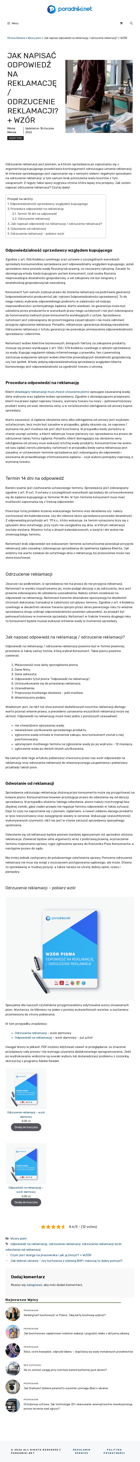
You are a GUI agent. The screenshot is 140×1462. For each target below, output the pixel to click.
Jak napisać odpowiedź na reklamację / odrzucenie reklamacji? (56, 224)
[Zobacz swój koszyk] (121, 23)
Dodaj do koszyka (26, 1127)
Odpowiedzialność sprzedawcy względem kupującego (49, 204)
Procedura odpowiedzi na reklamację (37, 209)
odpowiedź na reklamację (28, 1244)
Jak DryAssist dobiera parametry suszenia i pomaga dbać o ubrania (66, 1388)
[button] (131, 23)
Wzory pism (34, 38)
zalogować (34, 1285)
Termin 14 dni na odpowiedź (37, 214)
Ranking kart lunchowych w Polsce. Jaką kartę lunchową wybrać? (65, 1315)
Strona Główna (16, 38)
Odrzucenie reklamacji (34, 218)
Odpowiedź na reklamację (34, 1037)
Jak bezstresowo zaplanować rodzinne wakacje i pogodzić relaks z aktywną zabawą (76, 1333)
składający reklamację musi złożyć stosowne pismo (52, 392)
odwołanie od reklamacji (23, 1249)
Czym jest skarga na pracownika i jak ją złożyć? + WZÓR (50, 1255)
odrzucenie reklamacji (65, 1244)
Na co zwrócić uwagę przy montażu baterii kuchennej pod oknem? (65, 1370)
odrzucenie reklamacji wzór (101, 1244)
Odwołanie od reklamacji (29, 228)
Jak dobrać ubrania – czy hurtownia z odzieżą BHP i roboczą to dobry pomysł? (66, 1261)
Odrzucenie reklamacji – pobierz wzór (37, 233)
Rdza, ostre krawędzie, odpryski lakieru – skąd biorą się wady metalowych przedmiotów (78, 1351)
